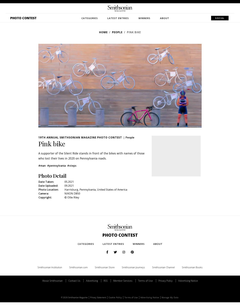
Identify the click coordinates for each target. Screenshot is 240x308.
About (164, 18)
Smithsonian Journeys (133, 267)
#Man (42, 165)
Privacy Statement (98, 297)
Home (103, 32)
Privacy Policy (166, 280)
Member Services (122, 280)
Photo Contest (23, 18)
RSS (106, 280)
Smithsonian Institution (50, 267)
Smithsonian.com (78, 267)
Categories (89, 18)
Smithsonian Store (105, 267)
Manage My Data (170, 297)
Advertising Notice (188, 280)
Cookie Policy (115, 297)
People (117, 32)
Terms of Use (145, 280)
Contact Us (74, 280)
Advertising (92, 280)
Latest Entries (118, 18)
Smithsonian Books (192, 267)
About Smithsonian (52, 280)
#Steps (71, 165)
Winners (144, 18)
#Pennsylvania (56, 165)
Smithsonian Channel (163, 267)
